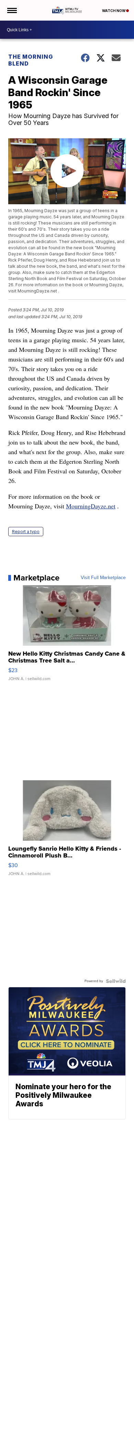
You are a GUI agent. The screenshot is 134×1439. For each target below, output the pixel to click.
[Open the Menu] (11, 10)
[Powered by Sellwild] (116, 981)
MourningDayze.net (90, 506)
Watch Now (114, 11)
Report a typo (26, 531)
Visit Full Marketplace (103, 577)
